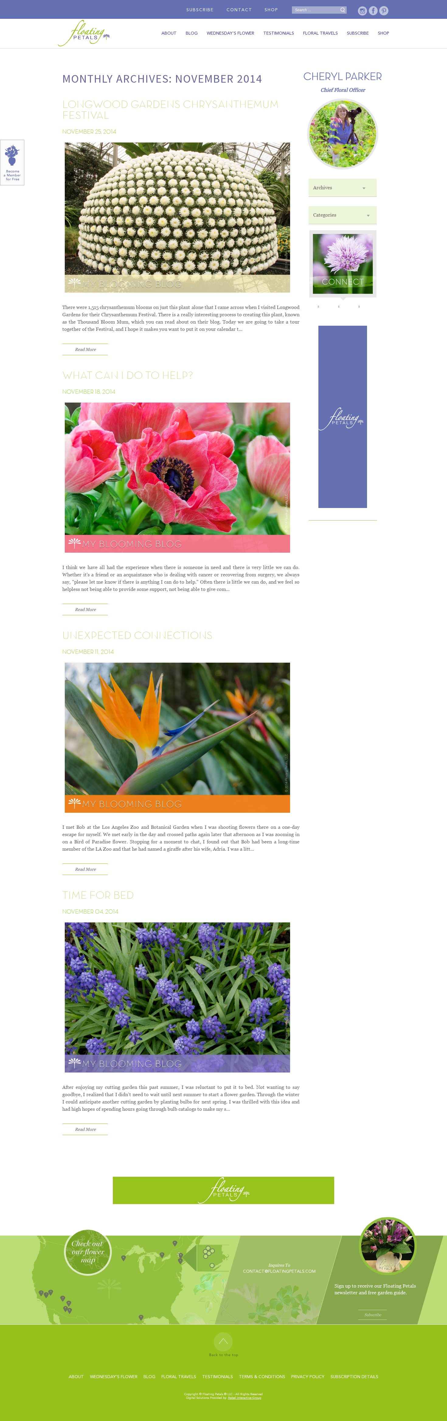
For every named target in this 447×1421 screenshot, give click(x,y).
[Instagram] (362, 11)
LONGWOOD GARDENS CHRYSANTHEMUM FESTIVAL (170, 110)
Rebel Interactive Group (244, 1397)
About (169, 33)
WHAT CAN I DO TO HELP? (127, 375)
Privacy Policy (307, 1377)
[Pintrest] (384, 11)
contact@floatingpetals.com (279, 1271)
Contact (239, 10)
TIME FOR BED (98, 895)
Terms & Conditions (262, 1377)
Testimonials (278, 33)
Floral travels (320, 33)
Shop (271, 10)
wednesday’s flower (230, 33)
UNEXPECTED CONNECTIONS (137, 635)
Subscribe (200, 10)
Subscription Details (354, 1377)
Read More (85, 349)
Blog (192, 33)
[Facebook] (373, 11)
